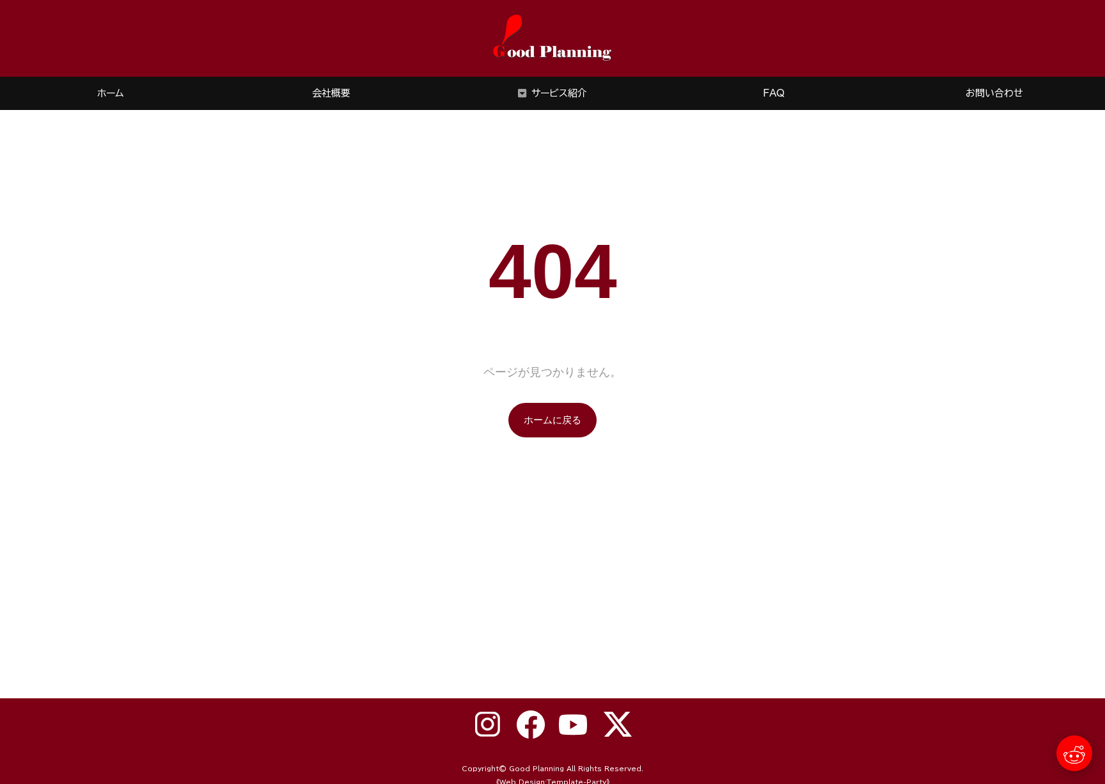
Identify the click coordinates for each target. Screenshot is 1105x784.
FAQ (774, 93)
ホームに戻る (552, 419)
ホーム (110, 93)
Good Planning (536, 768)
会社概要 (331, 93)
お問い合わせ (994, 93)
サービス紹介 (559, 93)
